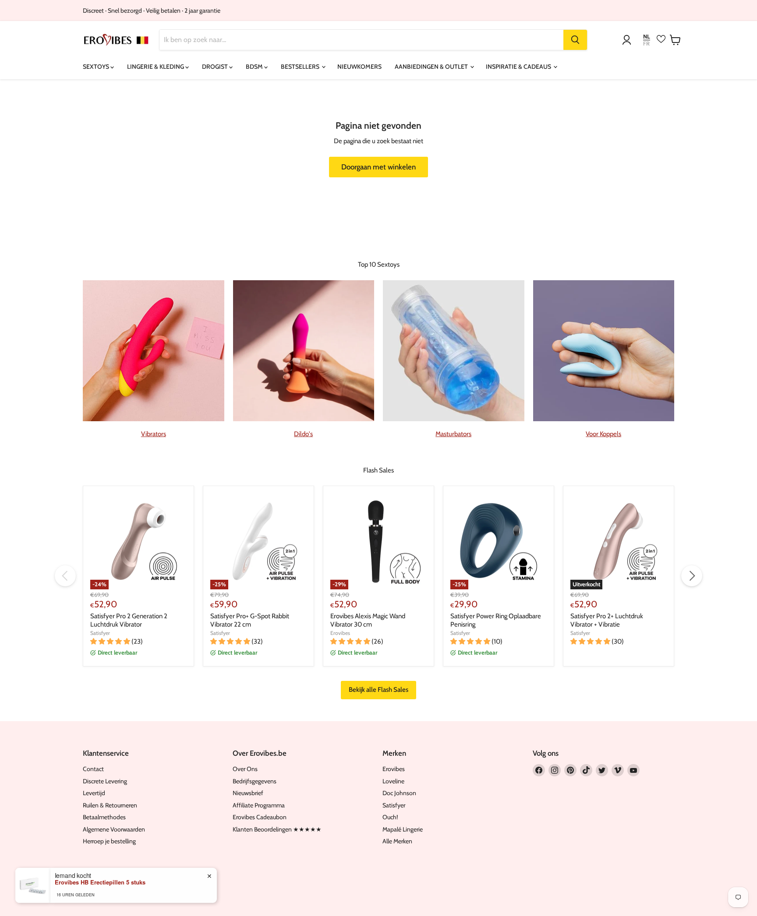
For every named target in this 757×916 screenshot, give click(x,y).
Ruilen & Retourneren (110, 805)
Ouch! (390, 817)
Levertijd (94, 793)
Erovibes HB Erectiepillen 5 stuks (100, 882)
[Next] (691, 575)
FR (646, 43)
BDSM (255, 66)
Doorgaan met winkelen (378, 166)
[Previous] (65, 575)
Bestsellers (301, 66)
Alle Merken (397, 841)
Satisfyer (100, 633)
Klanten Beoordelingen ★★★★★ (277, 829)
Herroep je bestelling (109, 841)
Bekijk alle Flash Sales (378, 690)
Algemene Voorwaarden (114, 829)
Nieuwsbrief (248, 793)
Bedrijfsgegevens (254, 781)
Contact (93, 769)
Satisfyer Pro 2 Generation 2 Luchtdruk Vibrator (128, 620)
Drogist (215, 66)
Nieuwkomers (359, 66)
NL (646, 36)
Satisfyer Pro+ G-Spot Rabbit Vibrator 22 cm (249, 620)
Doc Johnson (399, 793)
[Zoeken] (575, 40)
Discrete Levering (105, 781)
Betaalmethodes (104, 817)
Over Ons (245, 769)
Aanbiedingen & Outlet (432, 66)
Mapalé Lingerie (402, 829)
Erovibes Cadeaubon (260, 817)
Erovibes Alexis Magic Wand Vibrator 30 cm (367, 620)
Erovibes (340, 633)
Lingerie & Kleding (156, 66)
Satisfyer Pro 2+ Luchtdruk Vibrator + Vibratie (606, 620)
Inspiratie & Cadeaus (519, 66)
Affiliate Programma (259, 805)
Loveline (393, 781)
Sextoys (96, 66)
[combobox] (361, 40)
